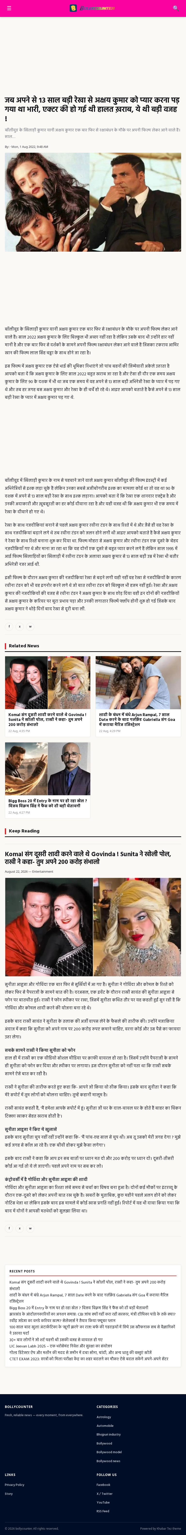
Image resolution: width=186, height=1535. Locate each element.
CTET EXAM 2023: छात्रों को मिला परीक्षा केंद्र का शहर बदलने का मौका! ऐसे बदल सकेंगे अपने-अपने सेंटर (88, 1359)
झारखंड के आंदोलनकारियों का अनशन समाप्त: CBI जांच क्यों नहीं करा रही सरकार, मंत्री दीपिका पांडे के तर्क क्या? (92, 1314)
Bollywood (104, 1443)
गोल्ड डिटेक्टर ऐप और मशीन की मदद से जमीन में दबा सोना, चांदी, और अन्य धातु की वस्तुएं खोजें (80, 1353)
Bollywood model (109, 1452)
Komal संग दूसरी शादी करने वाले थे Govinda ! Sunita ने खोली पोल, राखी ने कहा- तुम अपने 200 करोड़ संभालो (88, 859)
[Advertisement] (93, 53)
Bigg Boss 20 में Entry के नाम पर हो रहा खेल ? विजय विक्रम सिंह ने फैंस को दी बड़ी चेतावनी (78, 1308)
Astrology (104, 1417)
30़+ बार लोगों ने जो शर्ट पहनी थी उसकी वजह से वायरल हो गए (56, 1340)
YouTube (103, 1502)
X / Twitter (104, 1494)
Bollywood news (108, 1461)
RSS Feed (103, 1511)
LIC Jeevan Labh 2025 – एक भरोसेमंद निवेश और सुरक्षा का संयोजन (60, 1346)
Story (9, 1494)
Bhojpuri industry (109, 1434)
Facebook (103, 1485)
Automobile (105, 1426)
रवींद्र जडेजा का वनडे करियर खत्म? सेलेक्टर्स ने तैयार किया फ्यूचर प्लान (62, 1321)
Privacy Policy (14, 1485)
